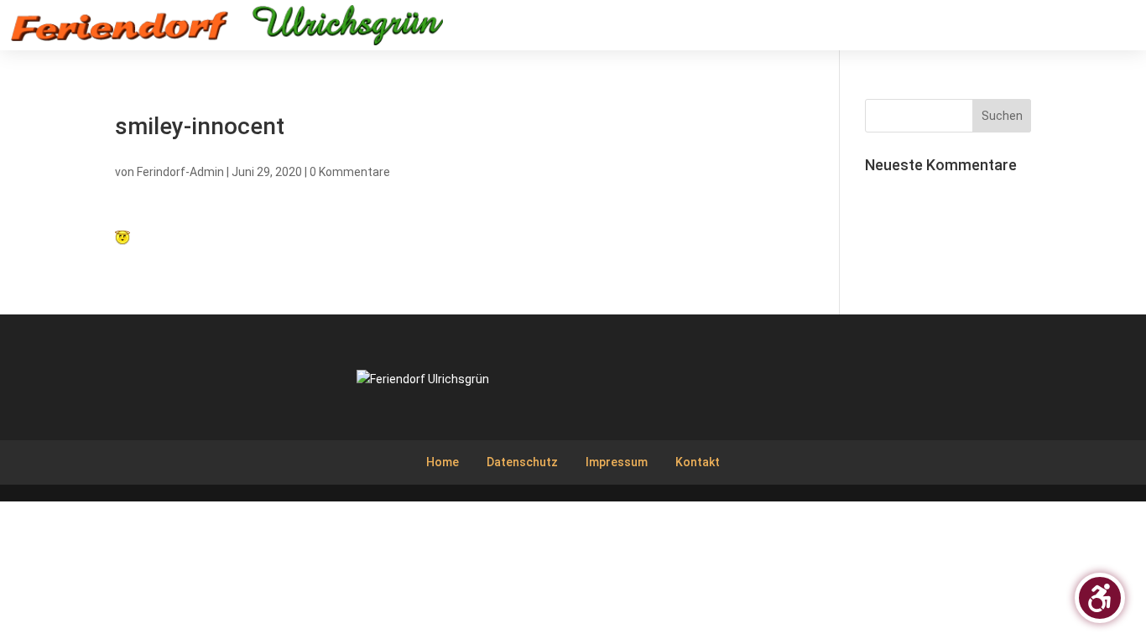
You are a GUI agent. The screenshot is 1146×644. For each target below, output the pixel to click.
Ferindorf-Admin (180, 172)
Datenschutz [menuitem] (522, 462)
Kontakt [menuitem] (697, 462)
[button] (1121, 31)
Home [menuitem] (442, 462)
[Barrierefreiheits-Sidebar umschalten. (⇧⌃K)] (1100, 598)
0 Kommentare (350, 172)
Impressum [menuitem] (617, 462)
